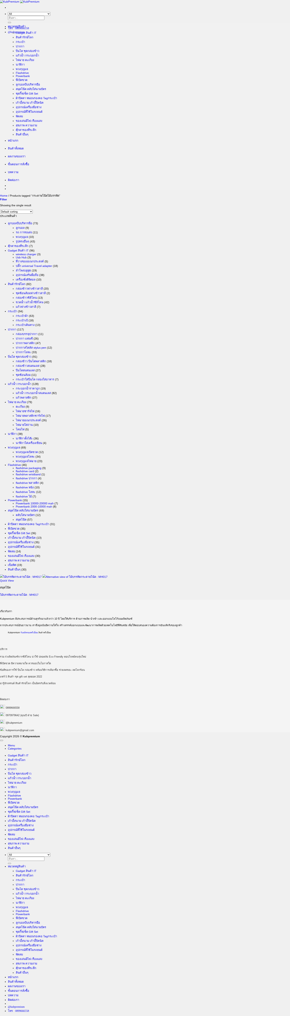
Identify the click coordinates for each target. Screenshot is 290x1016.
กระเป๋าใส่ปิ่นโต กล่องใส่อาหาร (35, 379)
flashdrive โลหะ (25, 491)
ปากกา (20, 46)
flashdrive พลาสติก (27, 482)
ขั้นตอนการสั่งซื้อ (18, 164)
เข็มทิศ (12, 565)
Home (3, 195)
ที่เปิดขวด (21, 80)
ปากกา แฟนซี (24, 338)
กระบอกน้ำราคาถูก (28, 388)
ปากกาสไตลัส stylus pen (31, 347)
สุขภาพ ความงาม (26, 125)
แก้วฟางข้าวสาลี (26, 306)
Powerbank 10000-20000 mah (35, 503)
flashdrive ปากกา (26, 478)
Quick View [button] (7, 580)
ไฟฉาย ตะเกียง (25, 60)
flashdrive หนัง (25, 487)
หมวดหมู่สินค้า (17, 26)
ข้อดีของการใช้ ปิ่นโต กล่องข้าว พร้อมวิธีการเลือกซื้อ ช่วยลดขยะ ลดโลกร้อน (42, 669)
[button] (3, 199)
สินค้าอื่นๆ (22, 134)
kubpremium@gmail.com (20, 730)
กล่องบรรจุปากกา (26, 334)
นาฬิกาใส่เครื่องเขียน (29, 443)
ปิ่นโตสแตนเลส (25, 370)
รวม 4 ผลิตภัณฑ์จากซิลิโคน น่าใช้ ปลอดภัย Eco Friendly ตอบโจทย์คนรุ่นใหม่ (43, 656)
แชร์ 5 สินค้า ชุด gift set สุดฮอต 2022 (21, 676)
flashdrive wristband (28, 474)
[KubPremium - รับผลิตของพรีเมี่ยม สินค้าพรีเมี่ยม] (19, 1)
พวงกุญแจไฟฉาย (26, 461)
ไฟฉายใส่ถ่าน (24, 424)
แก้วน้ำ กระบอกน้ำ (27, 55)
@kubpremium (14, 722)
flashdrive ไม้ (24, 496)
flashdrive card (25, 471)
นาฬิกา (20, 64)
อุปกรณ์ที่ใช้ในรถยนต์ (29, 111)
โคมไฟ (20, 429)
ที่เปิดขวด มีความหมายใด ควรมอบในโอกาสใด (25, 663)
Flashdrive (22, 72)
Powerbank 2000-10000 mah (34, 506)
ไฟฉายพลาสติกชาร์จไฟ (30, 415)
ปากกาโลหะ (23, 352)
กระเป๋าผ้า (22, 315)
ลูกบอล (20, 227)
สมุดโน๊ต (21, 519)
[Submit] (9, 22)
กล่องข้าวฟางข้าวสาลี (29, 288)
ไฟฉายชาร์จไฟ (25, 411)
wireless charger (26, 254)
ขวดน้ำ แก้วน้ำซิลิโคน (29, 302)
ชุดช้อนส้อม (23, 374)
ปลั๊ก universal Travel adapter (34, 265)
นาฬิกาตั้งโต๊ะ (24, 438)
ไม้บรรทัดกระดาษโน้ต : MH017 (19, 594)
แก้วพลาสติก (23, 397)
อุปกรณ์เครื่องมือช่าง (28, 107)
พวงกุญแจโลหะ (25, 456)
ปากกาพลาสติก (25, 343)
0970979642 (13, 715)
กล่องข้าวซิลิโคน (26, 297)
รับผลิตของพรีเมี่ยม (29, 632)
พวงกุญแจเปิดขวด (27, 452)
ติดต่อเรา (13, 180)
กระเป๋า (20, 41)
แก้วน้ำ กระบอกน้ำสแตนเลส (33, 393)
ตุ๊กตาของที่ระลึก (26, 129)
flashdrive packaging (28, 468)
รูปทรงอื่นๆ (22, 241)
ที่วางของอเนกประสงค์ (30, 261)
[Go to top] (1, 740)
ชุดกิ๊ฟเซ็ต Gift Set (27, 93)
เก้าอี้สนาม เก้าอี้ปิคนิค (30, 102)
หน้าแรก (13, 140)
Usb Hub (21, 257)
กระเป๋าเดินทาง (25, 324)
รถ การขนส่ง (24, 232)
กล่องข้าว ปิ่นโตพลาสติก (31, 361)
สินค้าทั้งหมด (16, 148)
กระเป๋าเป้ (22, 320)
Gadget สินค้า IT (26, 32)
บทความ (13, 172)
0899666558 (13, 707)
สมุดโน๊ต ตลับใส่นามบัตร (31, 89)
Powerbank (23, 76)
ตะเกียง (20, 406)
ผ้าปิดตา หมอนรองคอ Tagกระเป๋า (36, 98)
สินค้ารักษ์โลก (24, 37)
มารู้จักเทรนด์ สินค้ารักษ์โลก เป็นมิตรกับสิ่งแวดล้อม (28, 683)
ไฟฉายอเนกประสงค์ (28, 420)
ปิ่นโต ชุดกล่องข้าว (27, 51)
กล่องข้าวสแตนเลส (27, 365)
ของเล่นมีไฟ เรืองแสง (29, 120)
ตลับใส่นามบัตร (25, 515)
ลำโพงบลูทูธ (23, 270)
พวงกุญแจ (22, 69)
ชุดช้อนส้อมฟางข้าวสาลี (31, 293)
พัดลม (19, 116)
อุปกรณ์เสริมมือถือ (27, 275)
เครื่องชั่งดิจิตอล (26, 279)
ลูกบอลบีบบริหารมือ (28, 84)
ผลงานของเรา (16, 156)
